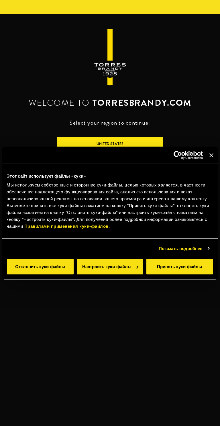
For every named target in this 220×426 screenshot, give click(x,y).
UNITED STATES (110, 143)
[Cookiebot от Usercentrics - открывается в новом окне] (178, 155)
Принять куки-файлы (179, 266)
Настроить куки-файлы (106, 266)
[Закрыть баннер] (211, 155)
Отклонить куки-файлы (40, 266)
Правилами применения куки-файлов (66, 226)
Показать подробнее (181, 248)
